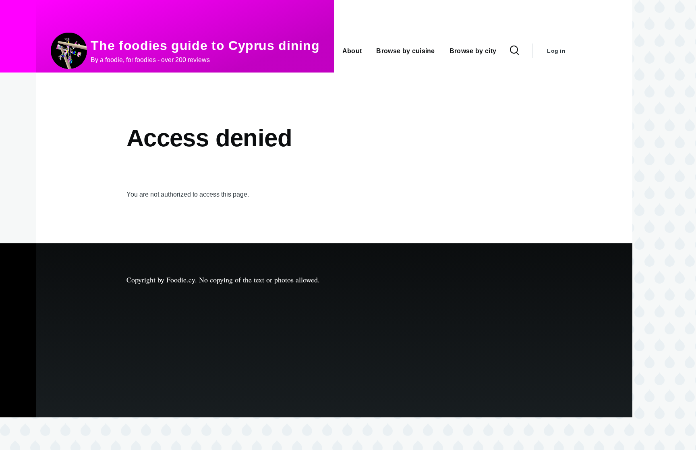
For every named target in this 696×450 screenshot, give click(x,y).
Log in (556, 51)
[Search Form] (514, 51)
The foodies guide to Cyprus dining (205, 45)
